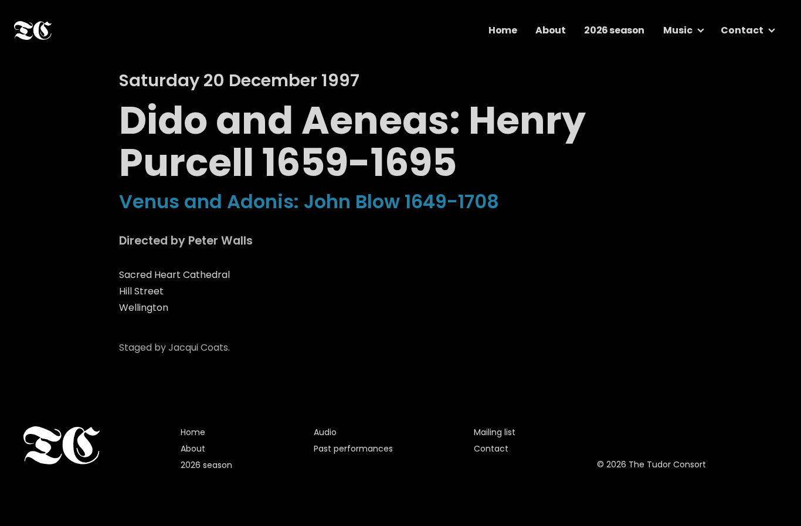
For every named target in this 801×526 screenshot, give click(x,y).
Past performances (353, 448)
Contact (742, 30)
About (550, 30)
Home (502, 30)
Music (678, 30)
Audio (325, 432)
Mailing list (494, 432)
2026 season (614, 30)
